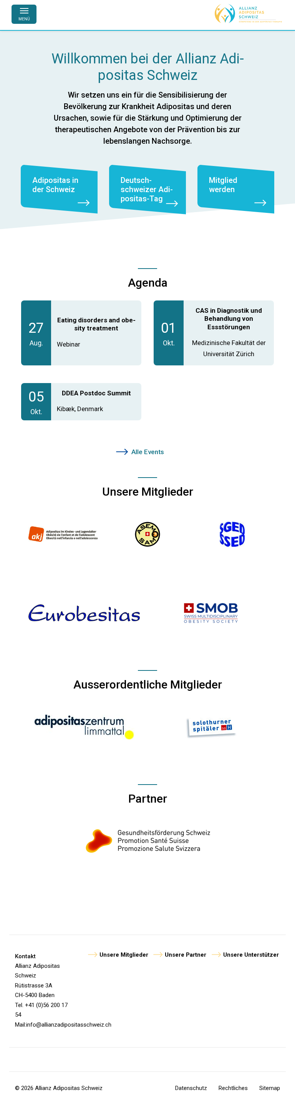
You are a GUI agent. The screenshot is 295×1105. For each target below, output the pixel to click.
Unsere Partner (185, 954)
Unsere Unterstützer (251, 954)
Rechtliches (233, 1088)
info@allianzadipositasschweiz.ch (68, 1024)
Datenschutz (191, 1088)
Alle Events (147, 452)
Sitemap (269, 1088)
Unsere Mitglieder (123, 954)
